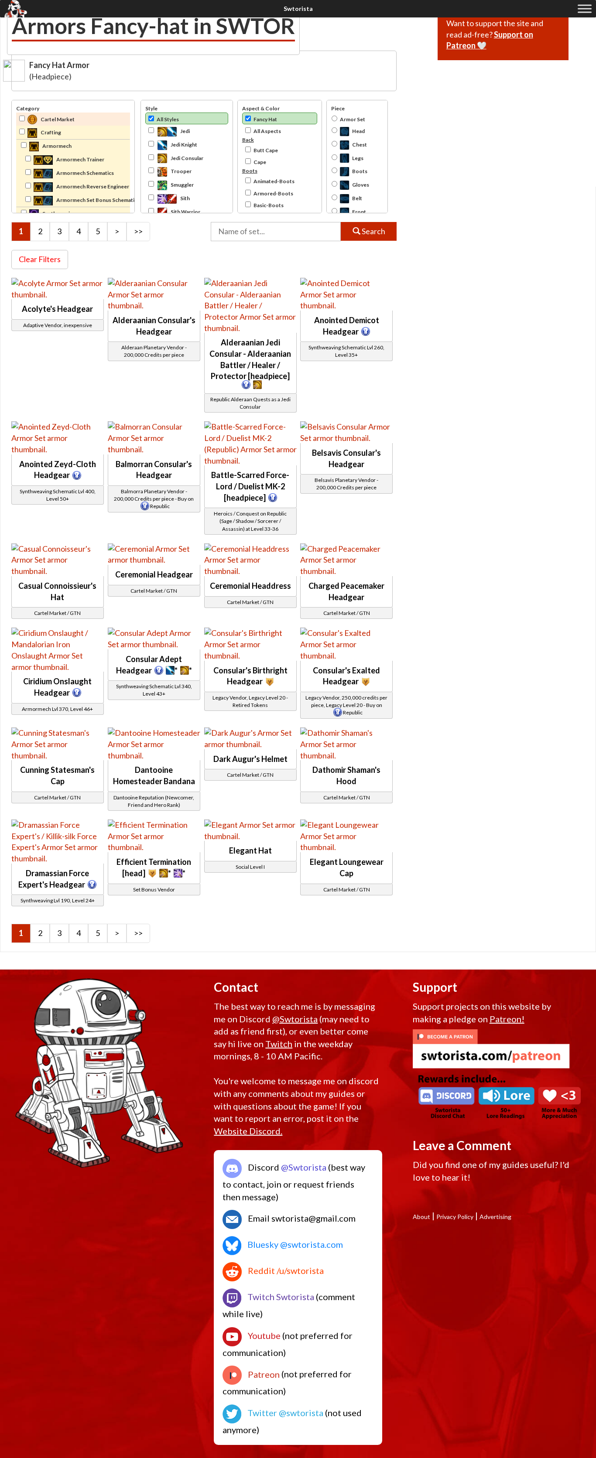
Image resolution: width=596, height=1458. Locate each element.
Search (372, 231)
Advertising (495, 1216)
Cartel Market (57, 119)
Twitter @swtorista (284, 1412)
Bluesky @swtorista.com (294, 1244)
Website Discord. (248, 1131)
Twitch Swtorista (280, 1296)
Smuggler (182, 184)
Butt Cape (265, 150)
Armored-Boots (273, 193)
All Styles (168, 119)
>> (138, 231)
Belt (357, 198)
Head (358, 131)
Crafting (50, 132)
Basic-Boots (268, 205)
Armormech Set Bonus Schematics (92, 200)
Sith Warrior (185, 211)
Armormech (56, 146)
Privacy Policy (454, 1216)
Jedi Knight (183, 144)
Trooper (181, 171)
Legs (357, 158)
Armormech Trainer (79, 159)
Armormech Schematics (84, 173)
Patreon (263, 1374)
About (421, 1216)
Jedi (184, 131)
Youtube (263, 1335)
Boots (359, 171)
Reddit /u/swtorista (285, 1270)
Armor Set (352, 119)
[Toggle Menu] (585, 8)
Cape (259, 162)
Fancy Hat (265, 119)
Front (359, 211)
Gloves (360, 184)
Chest (359, 144)
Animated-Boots (274, 181)
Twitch (278, 1043)
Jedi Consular (186, 158)
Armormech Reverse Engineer (92, 186)
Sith (184, 198)
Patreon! (507, 1019)
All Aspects (267, 131)
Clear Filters (40, 259)
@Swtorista (295, 1019)
